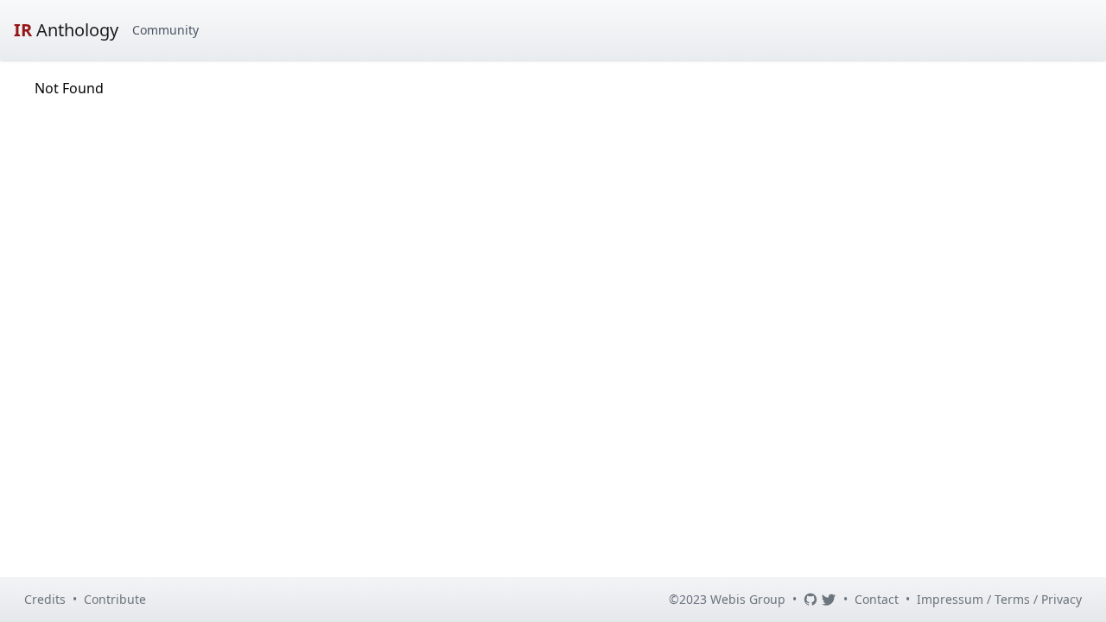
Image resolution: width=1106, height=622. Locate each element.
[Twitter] (828, 599)
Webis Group (747, 599)
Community (165, 30)
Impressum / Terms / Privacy (999, 599)
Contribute (115, 599)
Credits (45, 599)
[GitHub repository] (810, 599)
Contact (877, 599)
